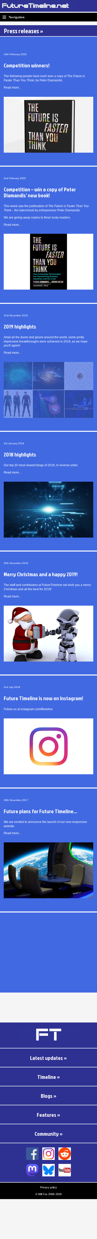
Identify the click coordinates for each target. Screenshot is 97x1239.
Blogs (46, 1096)
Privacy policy (48, 1187)
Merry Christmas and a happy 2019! (41, 574)
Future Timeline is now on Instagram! (43, 698)
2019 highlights (20, 326)
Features (46, 1115)
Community (47, 1133)
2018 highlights (20, 454)
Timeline (46, 1077)
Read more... (12, 87)
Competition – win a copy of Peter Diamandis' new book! (40, 192)
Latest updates (46, 1058)
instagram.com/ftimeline (37, 709)
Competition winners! (26, 65)
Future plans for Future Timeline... (40, 811)
